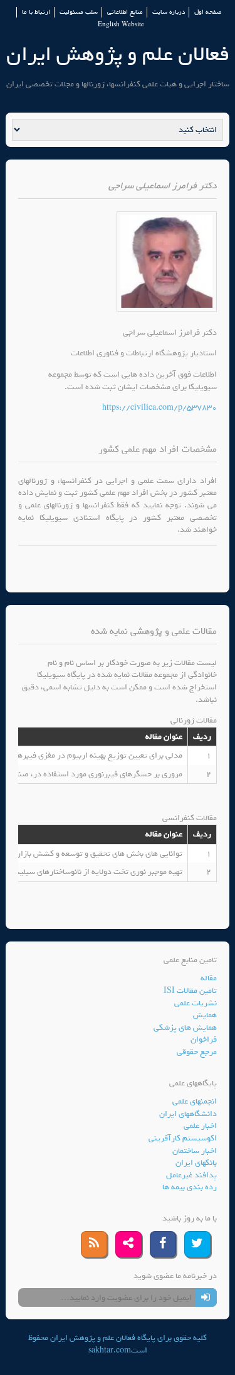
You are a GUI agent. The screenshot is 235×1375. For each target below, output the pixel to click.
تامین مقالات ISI (190, 990)
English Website (121, 24)
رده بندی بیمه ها (189, 1187)
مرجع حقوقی (197, 1051)
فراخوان (204, 1039)
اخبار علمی (200, 1125)
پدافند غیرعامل (191, 1175)
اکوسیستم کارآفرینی (183, 1138)
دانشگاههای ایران (188, 1113)
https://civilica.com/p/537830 (159, 407)
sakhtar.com (109, 1350)
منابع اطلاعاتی (125, 12)
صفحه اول (207, 12)
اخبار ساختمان (194, 1150)
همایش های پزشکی (185, 1027)
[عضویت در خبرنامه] (206, 1297)
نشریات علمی (195, 1003)
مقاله (209, 978)
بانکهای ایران (196, 1162)
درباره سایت (168, 12)
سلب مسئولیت (79, 12)
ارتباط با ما (36, 12)
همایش (205, 1015)
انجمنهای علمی (194, 1101)
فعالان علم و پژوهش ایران (117, 54)
